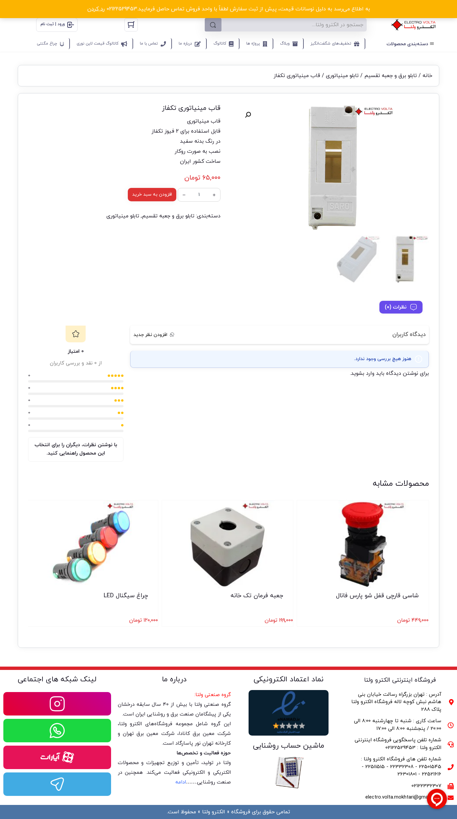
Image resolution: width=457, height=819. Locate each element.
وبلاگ (285, 43)
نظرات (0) (395, 307)
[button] (248, 115)
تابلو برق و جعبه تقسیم (390, 75)
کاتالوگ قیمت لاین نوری (97, 43)
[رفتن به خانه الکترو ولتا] (413, 25)
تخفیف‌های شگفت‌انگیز (330, 43)
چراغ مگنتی (47, 43)
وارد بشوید (362, 373)
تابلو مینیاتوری (342, 75)
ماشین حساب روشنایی (288, 746)
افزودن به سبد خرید (152, 194)
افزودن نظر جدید (150, 335)
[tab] (401, 307)
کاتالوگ (219, 43)
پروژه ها (253, 43)
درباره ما (185, 43)
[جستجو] (213, 24)
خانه (427, 75)
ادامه (180, 782)
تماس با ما (149, 43)
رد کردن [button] (96, 9)
